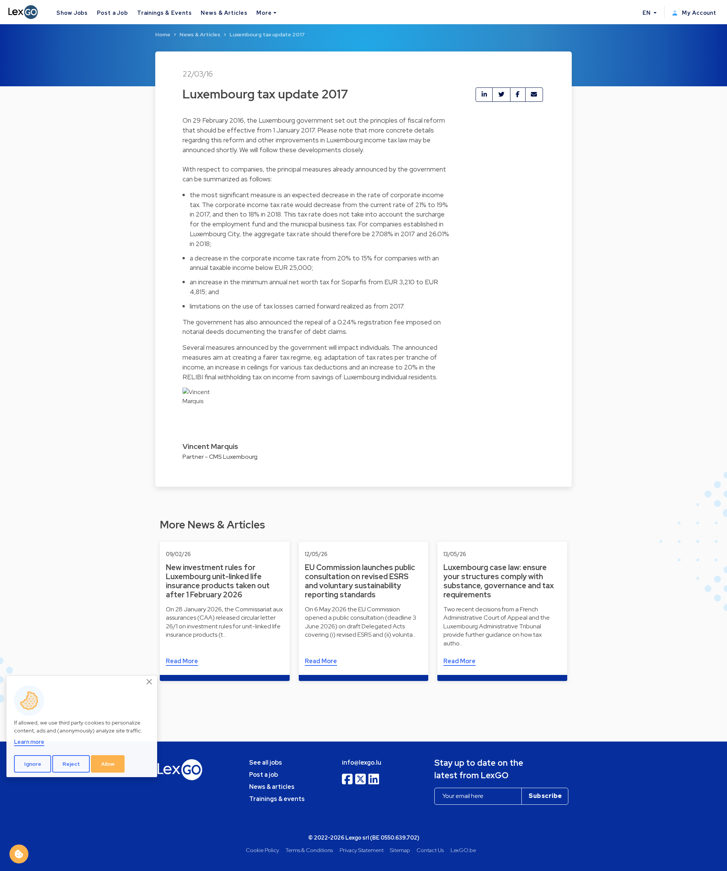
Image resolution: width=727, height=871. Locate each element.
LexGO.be (463, 850)
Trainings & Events (164, 12)
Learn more (29, 742)
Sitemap (400, 850)
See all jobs (265, 763)
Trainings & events (277, 799)
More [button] (263, 12)
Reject (71, 763)
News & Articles (224, 12)
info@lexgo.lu (361, 763)
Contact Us (430, 850)
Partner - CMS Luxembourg (220, 457)
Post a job (263, 775)
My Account (698, 12)
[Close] (149, 682)
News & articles (272, 787)
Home (162, 34)
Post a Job (112, 12)
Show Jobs (72, 12)
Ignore (32, 763)
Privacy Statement (362, 850)
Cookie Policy (262, 850)
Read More (182, 661)
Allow (108, 763)
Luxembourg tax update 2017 (267, 34)
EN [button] (647, 12)
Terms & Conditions (309, 850)
